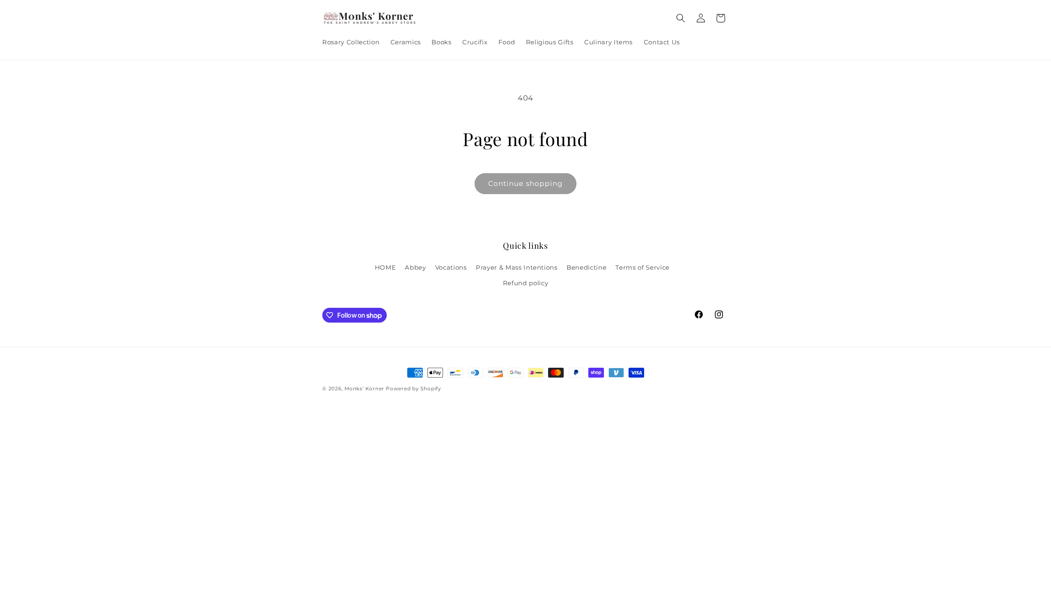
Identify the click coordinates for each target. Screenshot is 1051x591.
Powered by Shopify (413, 388)
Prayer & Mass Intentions (517, 267)
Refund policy (525, 283)
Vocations (451, 267)
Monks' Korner (364, 388)
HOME (385, 267)
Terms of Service (642, 267)
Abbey (415, 267)
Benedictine (586, 267)
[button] (681, 18)
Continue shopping (525, 183)
